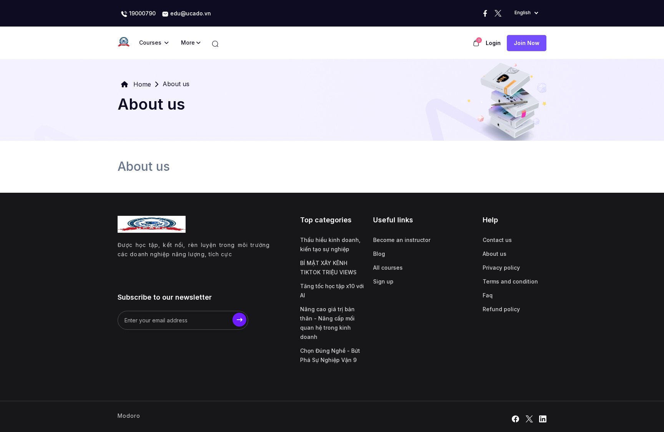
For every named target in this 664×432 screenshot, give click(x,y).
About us (494, 253)
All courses (388, 267)
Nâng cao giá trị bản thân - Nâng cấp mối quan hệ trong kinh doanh (327, 323)
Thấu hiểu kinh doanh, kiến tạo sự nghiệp (330, 244)
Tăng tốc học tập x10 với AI (332, 291)
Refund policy (501, 309)
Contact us (497, 240)
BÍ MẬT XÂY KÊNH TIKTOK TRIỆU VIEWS (328, 267)
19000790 (142, 13)
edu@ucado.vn (190, 13)
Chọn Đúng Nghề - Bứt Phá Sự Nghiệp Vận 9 (330, 355)
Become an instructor (401, 240)
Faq (488, 295)
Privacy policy (501, 267)
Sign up (383, 281)
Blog (379, 253)
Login (493, 43)
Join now (527, 43)
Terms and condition (510, 281)
